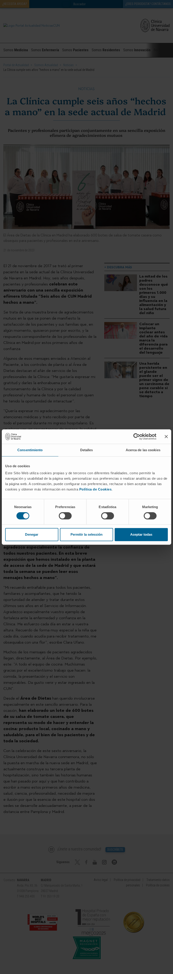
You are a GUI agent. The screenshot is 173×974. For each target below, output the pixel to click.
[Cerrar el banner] (166, 436)
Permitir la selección (86, 534)
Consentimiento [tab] (30, 450)
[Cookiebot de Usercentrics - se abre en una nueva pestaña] (136, 436)
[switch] (65, 515)
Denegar (31, 534)
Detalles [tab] (86, 450)
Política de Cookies (95, 489)
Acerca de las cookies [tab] (143, 450)
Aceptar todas (141, 534)
